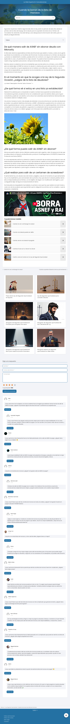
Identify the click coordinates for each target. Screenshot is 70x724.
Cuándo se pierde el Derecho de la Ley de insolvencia (52, 269)
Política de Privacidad (9, 716)
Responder (7, 409)
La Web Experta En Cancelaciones (35, 2)
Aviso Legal (6, 719)
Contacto (6, 721)
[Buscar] (52, 17)
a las (9, 400)
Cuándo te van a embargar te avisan (13, 269)
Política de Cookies (8, 718)
